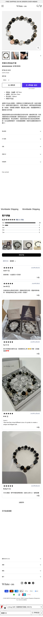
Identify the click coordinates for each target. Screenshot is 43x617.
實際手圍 (4, 76)
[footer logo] (8, 584)
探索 (3, 564)
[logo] (21, 6)
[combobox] (21, 607)
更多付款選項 (32, 88)
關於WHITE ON (6, 558)
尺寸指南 (4, 138)
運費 (8, 72)
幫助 (3, 570)
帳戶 (3, 576)
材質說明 (4, 161)
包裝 (3, 146)
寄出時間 (4, 131)
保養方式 (4, 154)
